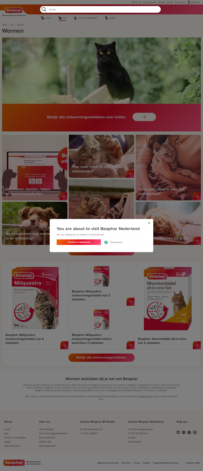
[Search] (43, 9)
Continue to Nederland (79, 242)
